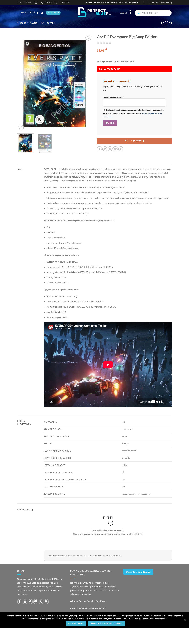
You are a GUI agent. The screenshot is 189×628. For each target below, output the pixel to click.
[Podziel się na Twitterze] (104, 148)
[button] (160, 2)
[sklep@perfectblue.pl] (36, 3)
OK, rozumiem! (76, 623)
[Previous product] (169, 23)
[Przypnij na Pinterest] (115, 148)
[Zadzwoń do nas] (41, 601)
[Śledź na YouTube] (42, 13)
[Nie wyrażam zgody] (185, 621)
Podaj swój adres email (113, 97)
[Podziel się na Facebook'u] (99, 148)
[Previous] (22, 82)
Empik (103, 601)
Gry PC (51, 22)
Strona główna (27, 22)
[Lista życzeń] (144, 3)
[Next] (87, 82)
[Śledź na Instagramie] (34, 13)
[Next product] (163, 23)
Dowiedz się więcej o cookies (106, 623)
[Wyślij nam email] (35, 601)
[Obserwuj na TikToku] (38, 13)
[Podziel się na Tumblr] (120, 148)
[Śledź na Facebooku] (30, 13)
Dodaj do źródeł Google (138, 571)
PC (42, 22)
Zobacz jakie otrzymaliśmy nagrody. (88, 607)
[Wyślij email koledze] (110, 148)
